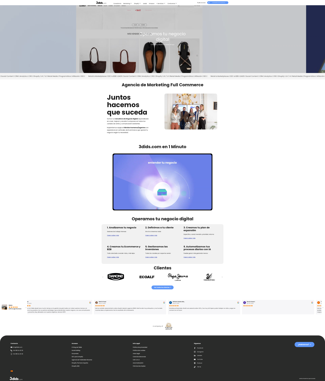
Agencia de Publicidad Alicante (82, 360)
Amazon (151, 3)
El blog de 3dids (77, 347)
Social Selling (76, 350)
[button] (103, 277)
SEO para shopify (77, 357)
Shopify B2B (75, 366)
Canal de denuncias (139, 357)
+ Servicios (159, 3)
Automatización (138, 363)
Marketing (126, 3)
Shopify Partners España (80, 363)
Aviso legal (136, 353)
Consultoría (117, 3)
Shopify (136, 3)
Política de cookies (139, 350)
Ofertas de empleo (139, 366)
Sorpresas (75, 353)
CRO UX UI (136, 360)
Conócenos (171, 3)
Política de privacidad (140, 347)
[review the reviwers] (89, 303)
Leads (145, 3)
